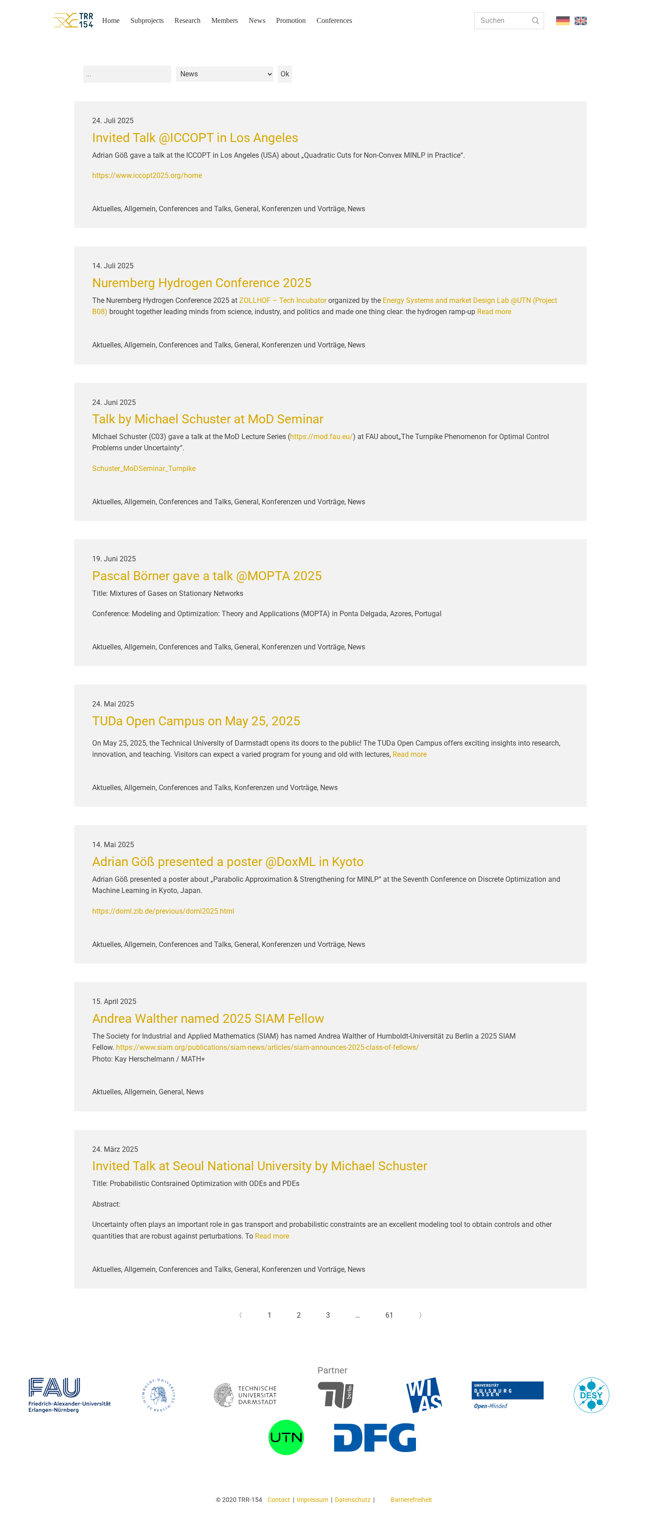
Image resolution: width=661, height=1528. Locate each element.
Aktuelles (106, 208)
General (246, 208)
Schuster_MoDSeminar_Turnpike (144, 468)
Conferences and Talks (195, 208)
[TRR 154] (81, 20)
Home (111, 20)
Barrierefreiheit (411, 1499)
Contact (279, 1499)
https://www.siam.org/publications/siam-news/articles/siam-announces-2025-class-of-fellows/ (268, 1047)
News (257, 20)
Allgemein (140, 208)
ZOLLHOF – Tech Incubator (282, 300)
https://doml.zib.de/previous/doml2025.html (163, 911)
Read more (494, 311)
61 (389, 1315)
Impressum (312, 1499)
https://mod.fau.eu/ (321, 436)
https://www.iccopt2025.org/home (147, 175)
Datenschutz (353, 1499)
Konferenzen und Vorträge (303, 208)
